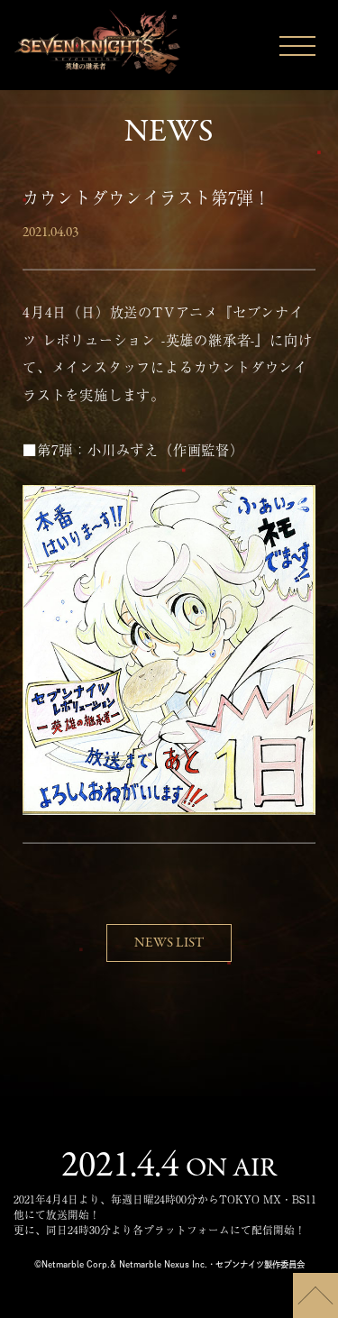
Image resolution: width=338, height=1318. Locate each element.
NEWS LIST (169, 943)
